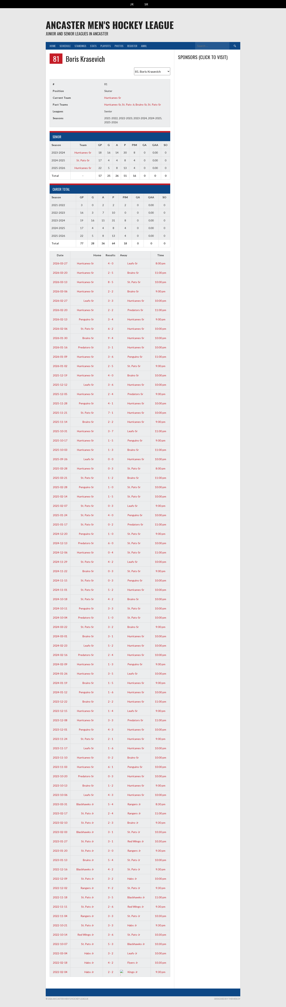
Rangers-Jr (134, 804)
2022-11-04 (60, 916)
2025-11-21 (60, 412)
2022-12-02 (60, 888)
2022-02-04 (60, 972)
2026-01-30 (60, 338)
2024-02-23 (60, 645)
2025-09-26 (60, 459)
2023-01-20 (60, 850)
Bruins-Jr (132, 822)
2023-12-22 (60, 701)
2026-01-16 (60, 347)
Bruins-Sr (141, 104)
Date (60, 255)
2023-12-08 (60, 720)
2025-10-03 (60, 449)
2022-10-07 (60, 944)
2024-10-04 (60, 617)
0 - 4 (110, 552)
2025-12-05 (60, 394)
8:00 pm (160, 263)
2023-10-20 (60, 776)
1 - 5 (110, 440)
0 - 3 (110, 468)
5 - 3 (110, 944)
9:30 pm (160, 822)
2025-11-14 (60, 421)
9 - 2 (110, 888)
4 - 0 (110, 263)
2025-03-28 (60, 468)
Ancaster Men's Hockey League (110, 25)
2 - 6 (110, 906)
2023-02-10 (60, 822)
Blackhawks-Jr (85, 804)
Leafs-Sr (132, 263)
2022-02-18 (60, 962)
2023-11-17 (60, 748)
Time (160, 255)
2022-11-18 (60, 897)
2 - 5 (110, 272)
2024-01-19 (60, 682)
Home (53, 46)
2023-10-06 (60, 794)
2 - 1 (110, 738)
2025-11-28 (60, 403)
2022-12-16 (60, 869)
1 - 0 (110, 487)
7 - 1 (110, 412)
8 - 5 (110, 282)
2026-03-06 (60, 291)
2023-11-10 (60, 757)
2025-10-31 (60, 431)
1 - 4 (110, 710)
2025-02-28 (60, 487)
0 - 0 (110, 459)
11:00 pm (160, 272)
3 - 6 (110, 356)
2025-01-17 (60, 524)
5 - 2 (110, 589)
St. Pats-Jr (128, 104)
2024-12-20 (60, 533)
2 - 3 (110, 822)
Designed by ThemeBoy (227, 998)
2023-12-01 (60, 729)
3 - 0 (110, 850)
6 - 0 (110, 543)
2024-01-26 (60, 673)
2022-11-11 (60, 906)
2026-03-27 (60, 263)
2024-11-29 (60, 561)
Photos (119, 46)
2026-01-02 (60, 366)
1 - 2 (110, 477)
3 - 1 (110, 347)
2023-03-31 (60, 804)
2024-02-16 (60, 654)
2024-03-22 (60, 627)
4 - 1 (110, 403)
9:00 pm (160, 291)
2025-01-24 (60, 515)
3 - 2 (110, 627)
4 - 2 (110, 561)
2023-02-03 (60, 832)
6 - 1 (110, 766)
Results (110, 255)
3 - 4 (110, 319)
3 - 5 (110, 673)
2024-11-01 (60, 589)
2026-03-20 (60, 272)
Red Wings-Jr (135, 841)
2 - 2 (110, 291)
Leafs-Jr (132, 953)
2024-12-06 (60, 552)
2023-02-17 (60, 813)
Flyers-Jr (132, 962)
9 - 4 (110, 338)
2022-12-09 (60, 878)
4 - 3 (110, 729)
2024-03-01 (60, 636)
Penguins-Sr (86, 319)
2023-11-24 (60, 738)
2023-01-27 (60, 841)
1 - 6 (110, 692)
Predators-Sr (135, 310)
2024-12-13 (60, 543)
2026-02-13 (60, 319)
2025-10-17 (60, 440)
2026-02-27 (60, 300)
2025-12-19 (60, 375)
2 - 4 (110, 394)
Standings (80, 46)
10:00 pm (160, 282)
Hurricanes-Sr (112, 97)
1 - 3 (110, 449)
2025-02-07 (60, 505)
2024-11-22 (60, 571)
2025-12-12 (60, 384)
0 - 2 (110, 524)
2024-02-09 (60, 664)
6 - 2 (110, 328)
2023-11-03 (60, 766)
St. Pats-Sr (154, 104)
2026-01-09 (60, 356)
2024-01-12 (60, 692)
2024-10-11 (60, 608)
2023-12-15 (60, 710)
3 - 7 (110, 431)
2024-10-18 (60, 599)
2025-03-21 (60, 477)
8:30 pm (160, 804)
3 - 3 (110, 300)
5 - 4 (110, 804)
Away (123, 255)
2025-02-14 (60, 496)
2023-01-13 (60, 860)
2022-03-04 (60, 953)
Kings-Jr (132, 972)
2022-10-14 (60, 934)
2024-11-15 (60, 580)
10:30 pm (160, 832)
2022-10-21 (60, 925)
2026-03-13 (60, 282)
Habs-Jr (132, 878)
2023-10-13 (60, 785)
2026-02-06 (60, 328)
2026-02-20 (60, 310)
